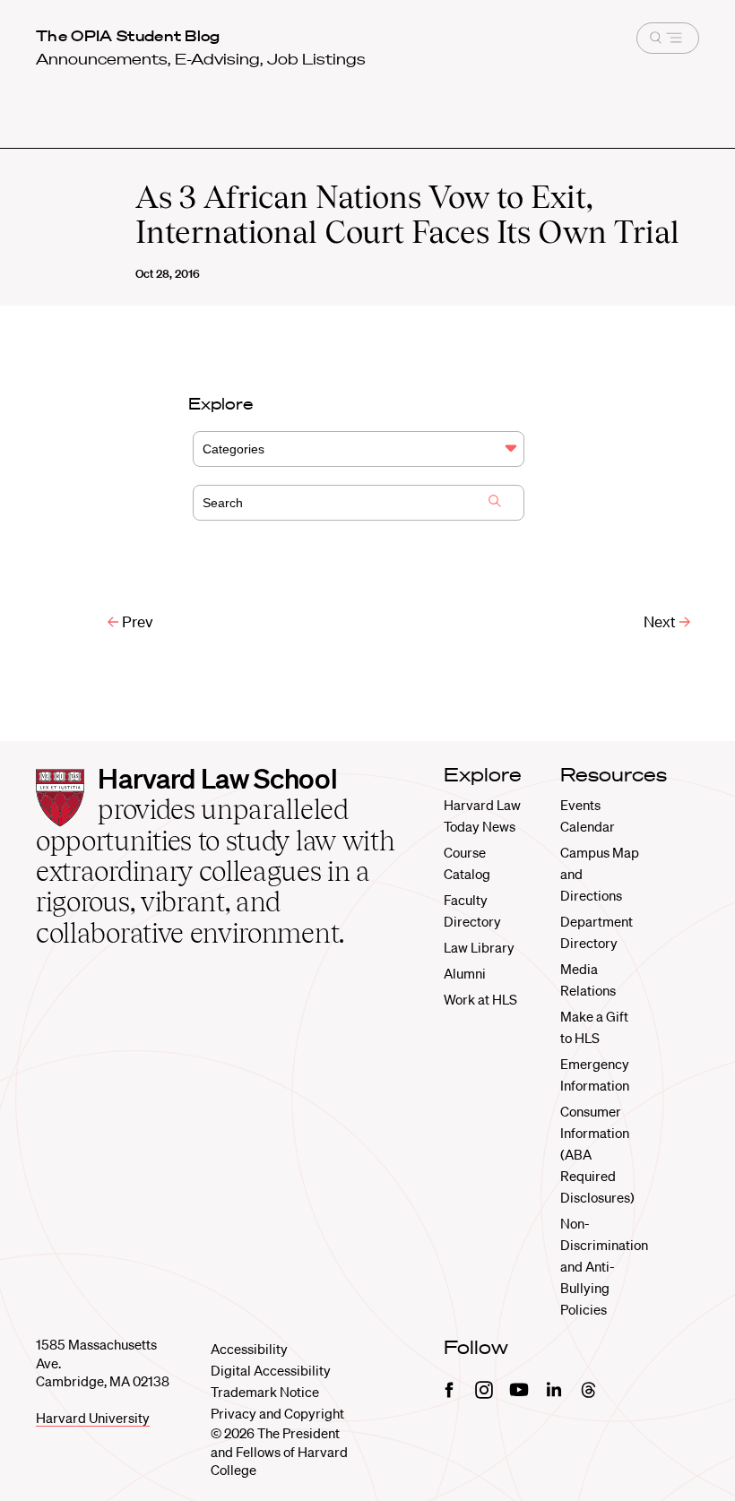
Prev (135, 621)
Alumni (465, 973)
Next (661, 621)
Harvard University (93, 1418)
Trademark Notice (265, 1392)
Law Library (479, 947)
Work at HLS (480, 999)
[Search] (495, 502)
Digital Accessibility (271, 1370)
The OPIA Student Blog (128, 36)
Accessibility (249, 1349)
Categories (233, 449)
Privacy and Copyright (277, 1413)
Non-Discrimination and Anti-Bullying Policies (604, 1266)
